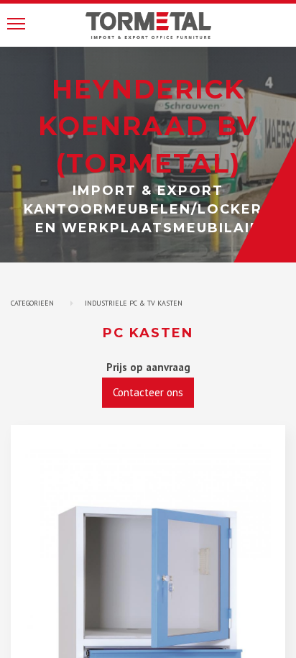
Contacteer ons (148, 392)
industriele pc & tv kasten (133, 303)
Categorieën (32, 303)
